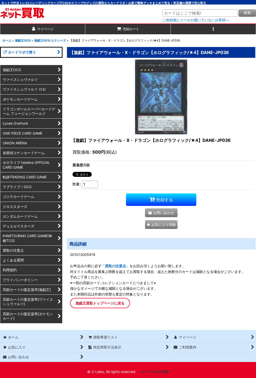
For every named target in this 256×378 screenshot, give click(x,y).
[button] (213, 29)
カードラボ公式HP (154, 371)
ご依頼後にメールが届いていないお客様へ (195, 20)
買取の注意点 (115, 266)
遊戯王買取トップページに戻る (100, 303)
